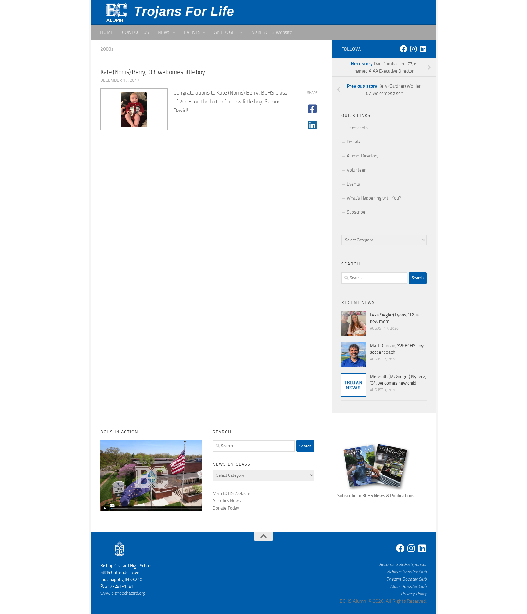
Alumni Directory (362, 156)
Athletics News (227, 501)
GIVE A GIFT (226, 32)
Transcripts (357, 128)
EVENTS (192, 32)
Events (353, 184)
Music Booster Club (408, 586)
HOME (106, 32)
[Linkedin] (423, 48)
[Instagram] (413, 48)
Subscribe (356, 212)
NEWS (164, 32)
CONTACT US (135, 32)
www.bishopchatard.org (122, 593)
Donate (354, 142)
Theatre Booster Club (406, 579)
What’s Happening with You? (374, 198)
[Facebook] (403, 48)
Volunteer (356, 170)
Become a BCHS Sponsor (403, 564)
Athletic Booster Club (407, 572)
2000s (107, 49)
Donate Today (226, 508)
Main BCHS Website (271, 32)
